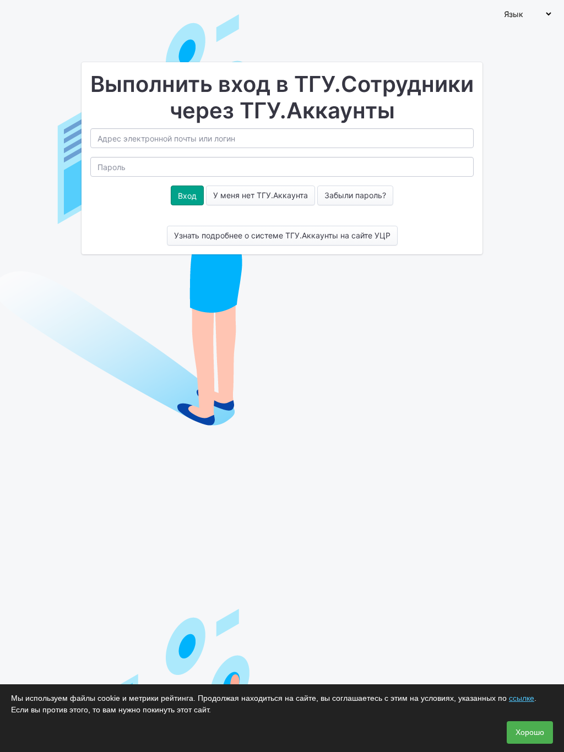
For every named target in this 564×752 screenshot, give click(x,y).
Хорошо (530, 732)
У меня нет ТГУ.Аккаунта (260, 195)
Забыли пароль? (355, 195)
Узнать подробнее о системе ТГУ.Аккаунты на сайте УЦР (282, 235)
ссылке (521, 698)
